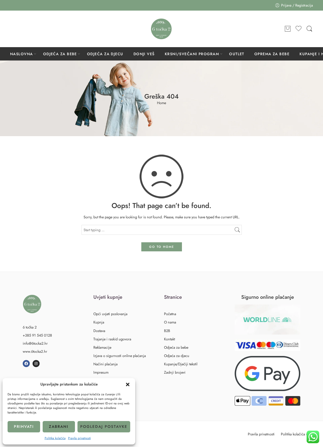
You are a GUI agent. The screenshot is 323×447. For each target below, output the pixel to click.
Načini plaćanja (105, 364)
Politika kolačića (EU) (297, 434)
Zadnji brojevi (174, 372)
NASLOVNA (21, 53)
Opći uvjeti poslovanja (110, 313)
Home (161, 103)
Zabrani (58, 426)
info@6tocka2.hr (35, 343)
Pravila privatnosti (79, 438)
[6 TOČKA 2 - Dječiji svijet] (161, 29)
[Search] (309, 29)
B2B (167, 330)
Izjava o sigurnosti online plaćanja (119, 355)
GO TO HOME (161, 247)
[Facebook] (26, 363)
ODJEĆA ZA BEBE (60, 53)
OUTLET (236, 53)
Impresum (101, 372)
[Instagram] (36, 363)
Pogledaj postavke (103, 426)
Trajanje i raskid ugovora (112, 339)
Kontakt (169, 339)
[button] (127, 384)
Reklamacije (102, 347)
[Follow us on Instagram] (22, 28)
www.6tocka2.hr (35, 351)
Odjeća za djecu (176, 355)
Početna (170, 313)
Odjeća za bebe (176, 347)
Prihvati (24, 426)
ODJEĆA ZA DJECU (105, 53)
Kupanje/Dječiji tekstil (180, 364)
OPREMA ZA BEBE (271, 53)
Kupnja (98, 322)
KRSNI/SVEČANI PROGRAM (192, 53)
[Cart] (287, 29)
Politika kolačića (55, 438)
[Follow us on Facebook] (12, 28)
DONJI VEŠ (144, 53)
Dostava (99, 330)
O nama (170, 322)
